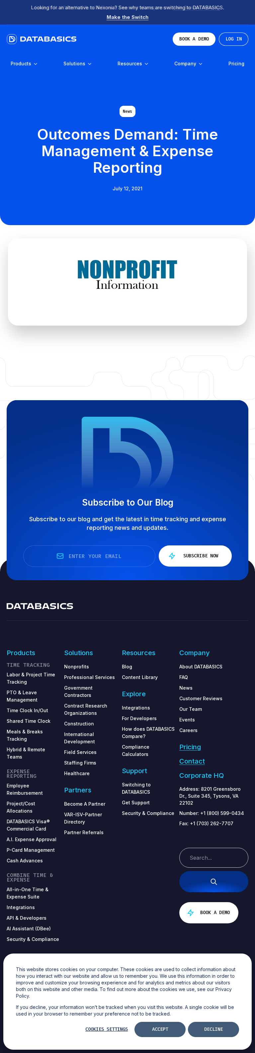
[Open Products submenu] (35, 64)
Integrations (136, 708)
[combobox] (213, 858)
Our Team (190, 709)
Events (187, 719)
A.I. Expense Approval (31, 839)
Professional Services (89, 677)
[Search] (213, 881)
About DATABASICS (200, 666)
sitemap (190, 839)
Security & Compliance (148, 813)
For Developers (139, 718)
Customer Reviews (200, 698)
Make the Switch (127, 17)
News (127, 111)
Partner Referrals (84, 832)
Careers (188, 730)
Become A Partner (84, 804)
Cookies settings (106, 1029)
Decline (213, 1029)
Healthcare (77, 773)
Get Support (136, 802)
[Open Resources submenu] (146, 64)
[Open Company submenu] (200, 64)
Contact (192, 761)
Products (22, 63)
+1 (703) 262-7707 (211, 823)
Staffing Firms (80, 763)
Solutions (75, 63)
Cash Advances (25, 860)
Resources (130, 63)
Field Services (80, 752)
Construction (79, 723)
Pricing (236, 63)
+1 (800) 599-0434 (222, 813)
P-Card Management (31, 850)
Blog (127, 666)
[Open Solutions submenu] (89, 64)
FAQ (183, 677)
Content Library (140, 677)
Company (186, 63)
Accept (160, 1029)
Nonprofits (76, 666)
